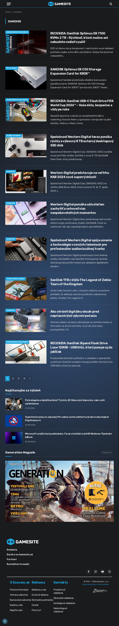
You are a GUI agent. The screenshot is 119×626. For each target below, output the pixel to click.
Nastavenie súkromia (20, 600)
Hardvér (11, 172)
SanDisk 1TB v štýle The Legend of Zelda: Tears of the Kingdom (80, 282)
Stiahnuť (106, 452)
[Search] (110, 3)
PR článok (12, 68)
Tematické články (15, 279)
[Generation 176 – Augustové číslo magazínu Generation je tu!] (59, 491)
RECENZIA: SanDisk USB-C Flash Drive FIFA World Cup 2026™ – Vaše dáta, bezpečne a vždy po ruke (81, 105)
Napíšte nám (16, 610)
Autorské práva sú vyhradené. (95, 584)
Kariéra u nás (16, 605)
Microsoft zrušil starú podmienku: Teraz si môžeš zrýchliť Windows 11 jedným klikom (68, 435)
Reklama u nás (39, 589)
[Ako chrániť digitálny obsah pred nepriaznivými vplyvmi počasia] (25, 320)
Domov (8, 12)
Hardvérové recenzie (17, 32)
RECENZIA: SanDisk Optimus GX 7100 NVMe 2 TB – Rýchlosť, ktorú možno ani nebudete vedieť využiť (79, 37)
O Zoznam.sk (20, 582)
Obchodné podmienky (42, 600)
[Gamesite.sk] (59, 4)
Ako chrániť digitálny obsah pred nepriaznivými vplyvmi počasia (74, 314)
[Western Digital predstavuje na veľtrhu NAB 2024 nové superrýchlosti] (25, 181)
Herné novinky (14, 136)
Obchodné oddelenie (64, 598)
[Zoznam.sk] (101, 592)
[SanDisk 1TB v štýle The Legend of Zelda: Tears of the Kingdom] (25, 288)
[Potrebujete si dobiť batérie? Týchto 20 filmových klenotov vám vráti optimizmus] (13, 404)
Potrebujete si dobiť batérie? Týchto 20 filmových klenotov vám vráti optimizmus (65, 402)
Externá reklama (40, 595)
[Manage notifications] (4, 621)
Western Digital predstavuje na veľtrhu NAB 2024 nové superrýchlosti (79, 175)
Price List (36, 610)
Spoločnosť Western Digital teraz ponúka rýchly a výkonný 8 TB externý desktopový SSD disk (81, 141)
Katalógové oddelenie (64, 603)
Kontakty (61, 582)
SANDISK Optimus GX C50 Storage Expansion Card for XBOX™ (75, 71)
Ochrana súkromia (19, 595)
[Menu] (9, 3)
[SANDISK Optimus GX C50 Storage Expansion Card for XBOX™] (25, 78)
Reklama (38, 582)
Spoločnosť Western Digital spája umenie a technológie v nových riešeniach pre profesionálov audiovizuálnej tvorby (81, 244)
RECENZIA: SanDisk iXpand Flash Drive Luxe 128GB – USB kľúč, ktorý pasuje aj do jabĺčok (81, 347)
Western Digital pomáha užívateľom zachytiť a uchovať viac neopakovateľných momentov (77, 209)
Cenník (35, 605)
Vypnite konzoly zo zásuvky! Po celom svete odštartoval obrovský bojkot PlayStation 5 (67, 419)
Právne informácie (19, 589)
